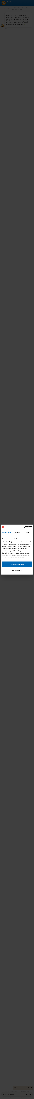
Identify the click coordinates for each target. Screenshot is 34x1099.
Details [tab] (17, 532)
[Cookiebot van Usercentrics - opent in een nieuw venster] (24, 527)
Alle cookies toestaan (17, 564)
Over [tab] (28, 532)
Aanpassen (16, 570)
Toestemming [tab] (6, 532)
